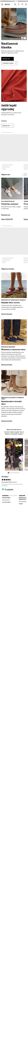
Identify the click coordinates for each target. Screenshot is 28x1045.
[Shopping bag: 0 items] (26, 4)
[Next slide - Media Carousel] (26, 369)
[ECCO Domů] (7, 4)
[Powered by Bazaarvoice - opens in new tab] (13, 388)
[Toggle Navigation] (2, 4)
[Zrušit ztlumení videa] (22, 38)
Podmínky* (4, 120)
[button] (14, 24)
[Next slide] (25, 132)
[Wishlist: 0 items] (22, 4)
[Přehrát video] (25, 38)
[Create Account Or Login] (18, 4)
